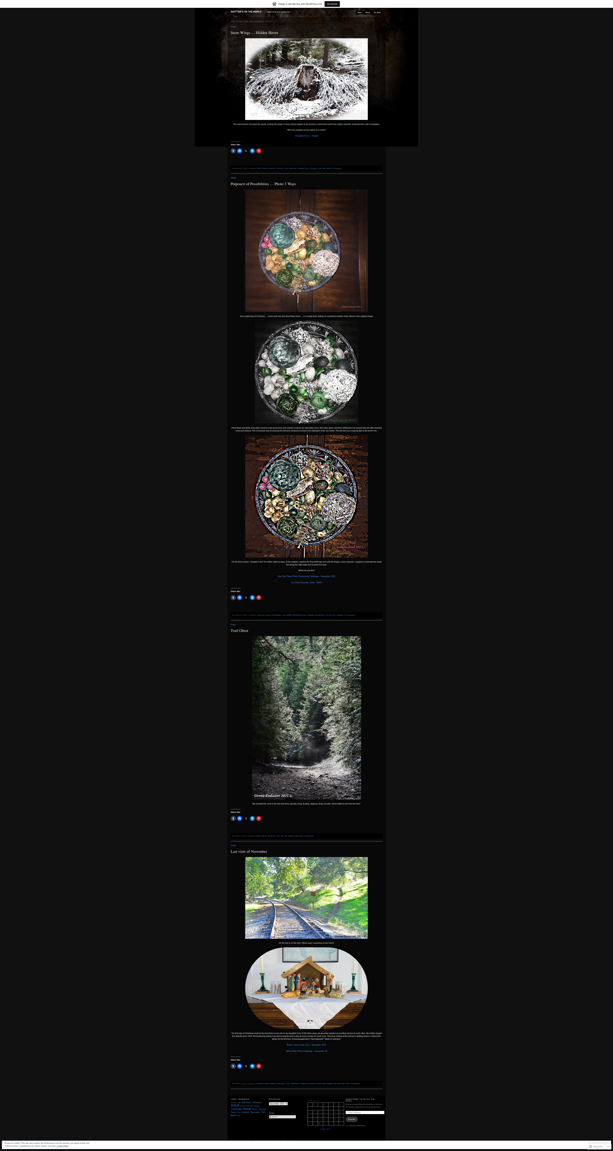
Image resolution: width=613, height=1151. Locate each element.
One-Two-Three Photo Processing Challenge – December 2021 (306, 576)
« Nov (323, 1129)
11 (340, 1112)
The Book (377, 12)
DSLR (259, 168)
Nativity (329, 1083)
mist (285, 836)
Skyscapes (255, 1112)
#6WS (289, 615)
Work (238, 1115)
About (367, 12)
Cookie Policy (63, 1146)
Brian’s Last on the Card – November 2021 (306, 1045)
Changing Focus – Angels (306, 136)
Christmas (310, 615)
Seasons (272, 168)
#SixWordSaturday (299, 615)
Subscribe (351, 1119)
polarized (340, 615)
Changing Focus (303, 168)
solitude (291, 836)
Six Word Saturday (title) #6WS (306, 582)
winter (328, 168)
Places (233, 1112)
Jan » (328, 1129)
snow (319, 168)
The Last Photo (339, 1083)
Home (359, 12)
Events (243, 1106)
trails (323, 168)
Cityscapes (256, 1102)
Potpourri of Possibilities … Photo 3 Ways (263, 183)
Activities (234, 1102)
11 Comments (350, 615)
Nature (265, 168)
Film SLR (250, 1106)
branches (292, 168)
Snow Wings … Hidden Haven (254, 32)
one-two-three (330, 615)
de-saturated (320, 615)
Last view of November (249, 851)
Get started (332, 4)
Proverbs (313, 168)
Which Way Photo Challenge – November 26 (306, 1051)
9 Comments (336, 168)
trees (301, 836)
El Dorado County (314, 1083)
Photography (276, 615)
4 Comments (309, 836)
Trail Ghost (239, 630)
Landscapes (280, 1083)
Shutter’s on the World (246, 11)
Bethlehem (295, 1083)
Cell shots (260, 615)
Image (233, 27)
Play (239, 1112)
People (254, 1109)
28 (319, 1123)
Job (282, 836)
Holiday (268, 615)
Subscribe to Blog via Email (360, 1100)
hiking (324, 1083)
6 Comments (355, 1083)
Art (239, 1102)
